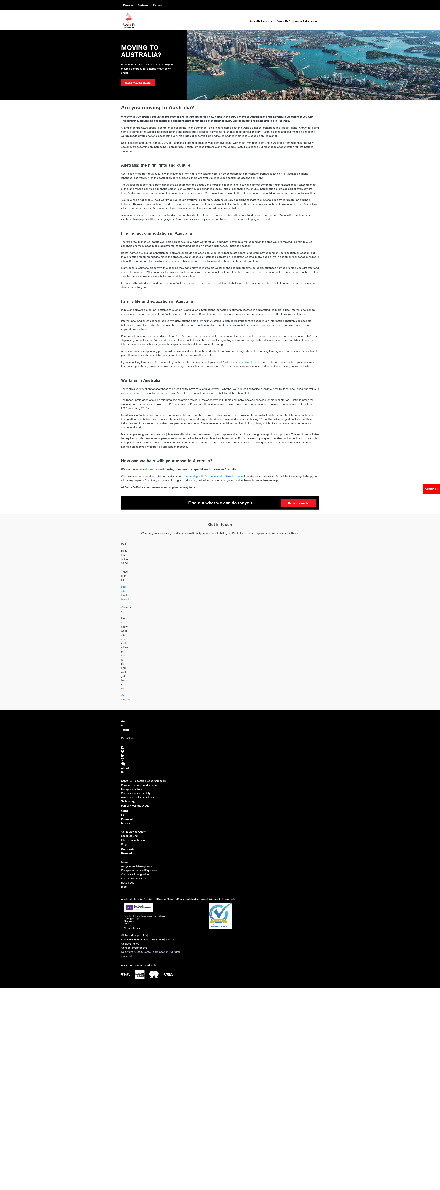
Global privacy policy (134, 935)
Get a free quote (298, 503)
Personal (128, 5)
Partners (158, 5)
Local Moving (129, 835)
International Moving (133, 840)
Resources (127, 882)
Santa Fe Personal (260, 21)
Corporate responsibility (135, 793)
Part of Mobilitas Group (135, 805)
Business (143, 5)
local (138, 469)
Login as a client (241, 1098)
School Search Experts (249, 362)
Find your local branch (125, 593)
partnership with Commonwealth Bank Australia (213, 476)
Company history (131, 789)
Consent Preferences (134, 947)
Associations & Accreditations (139, 797)
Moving (125, 862)
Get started (125, 697)
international (156, 469)
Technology (128, 801)
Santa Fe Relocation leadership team (144, 780)
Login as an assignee (197, 1098)
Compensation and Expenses (139, 870)
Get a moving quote (138, 82)
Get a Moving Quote (133, 831)
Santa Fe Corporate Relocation (297, 21)
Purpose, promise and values (139, 785)
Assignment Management (137, 866)
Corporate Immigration (135, 874)
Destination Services (133, 878)
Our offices (127, 738)
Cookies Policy (130, 943)
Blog (124, 844)
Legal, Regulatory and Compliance (142, 939)
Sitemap (171, 939)
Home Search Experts (218, 283)
